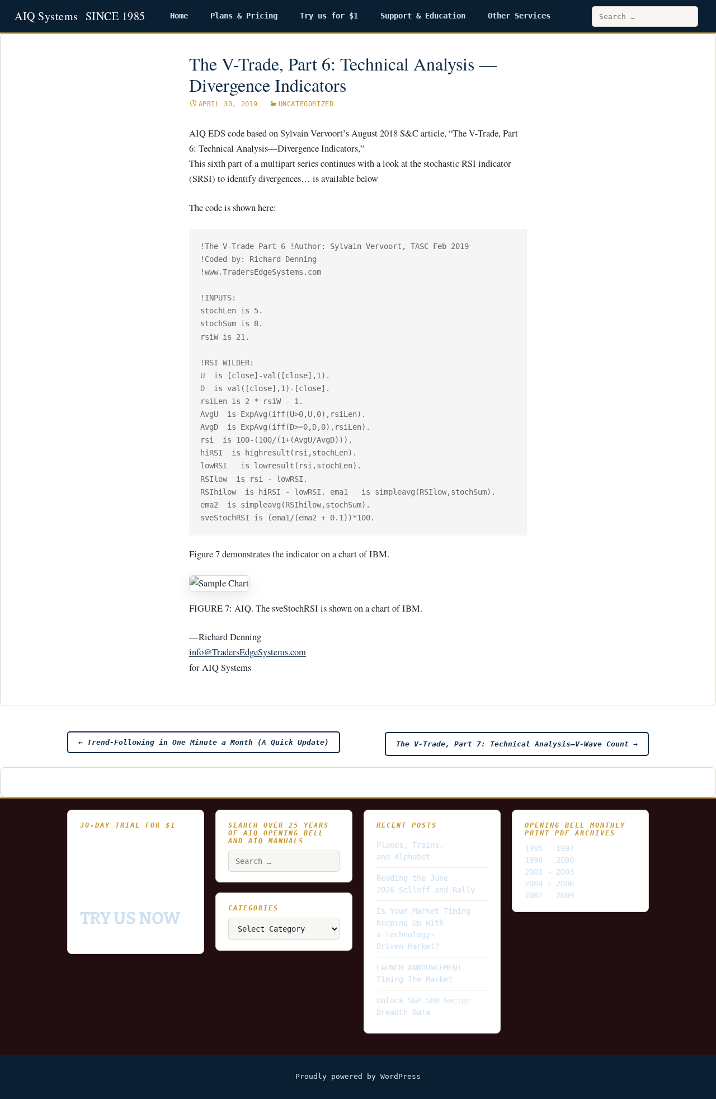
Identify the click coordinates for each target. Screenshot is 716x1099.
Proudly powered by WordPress (358, 1076)
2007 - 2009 (549, 895)
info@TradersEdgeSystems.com (247, 652)
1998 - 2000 (549, 860)
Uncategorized (306, 104)
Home (179, 15)
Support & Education (422, 15)
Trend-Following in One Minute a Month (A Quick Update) (203, 742)
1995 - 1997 (549, 848)
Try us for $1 (329, 15)
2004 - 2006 (549, 883)
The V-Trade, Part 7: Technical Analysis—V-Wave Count (517, 744)
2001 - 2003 (549, 871)
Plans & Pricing (243, 15)
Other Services (519, 15)
